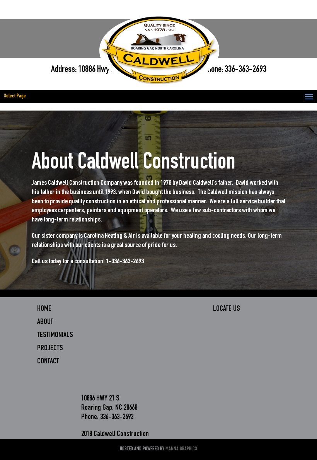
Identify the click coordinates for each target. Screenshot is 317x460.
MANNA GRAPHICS (181, 449)
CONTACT (48, 362)
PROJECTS (50, 349)
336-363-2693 (245, 70)
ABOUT (45, 322)
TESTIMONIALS (55, 335)
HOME (44, 309)
